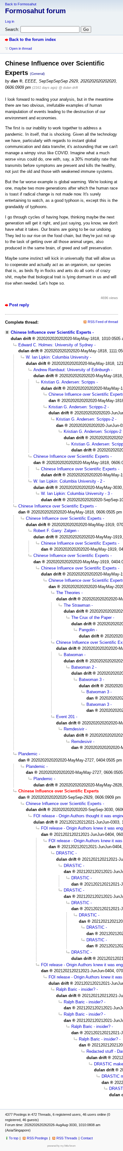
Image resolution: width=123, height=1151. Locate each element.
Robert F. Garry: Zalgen (54, 530)
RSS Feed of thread (103, 322)
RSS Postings (37, 1138)
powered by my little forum (61, 1145)
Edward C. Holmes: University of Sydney (55, 345)
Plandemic (28, 753)
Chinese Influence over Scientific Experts (51, 332)
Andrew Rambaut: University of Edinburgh (71, 369)
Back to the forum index (32, 39)
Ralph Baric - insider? (75, 989)
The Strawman (77, 605)
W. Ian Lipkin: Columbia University (57, 357)
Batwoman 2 (82, 667)
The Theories (68, 592)
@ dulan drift (68, 87)
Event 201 (65, 716)
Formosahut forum (35, 11)
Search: (12, 29)
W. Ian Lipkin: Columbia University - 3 (75, 493)
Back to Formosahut (20, 4)
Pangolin (87, 629)
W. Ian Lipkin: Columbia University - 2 (67, 481)
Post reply (19, 305)
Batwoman (73, 654)
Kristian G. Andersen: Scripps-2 (77, 407)
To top (13, 1138)
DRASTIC (65, 853)
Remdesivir (74, 729)
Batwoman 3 (90, 679)
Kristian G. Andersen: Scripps (68, 382)
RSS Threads (66, 1138)
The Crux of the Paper (91, 617)
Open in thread (20, 48)
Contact (87, 1138)
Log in (9, 21)
